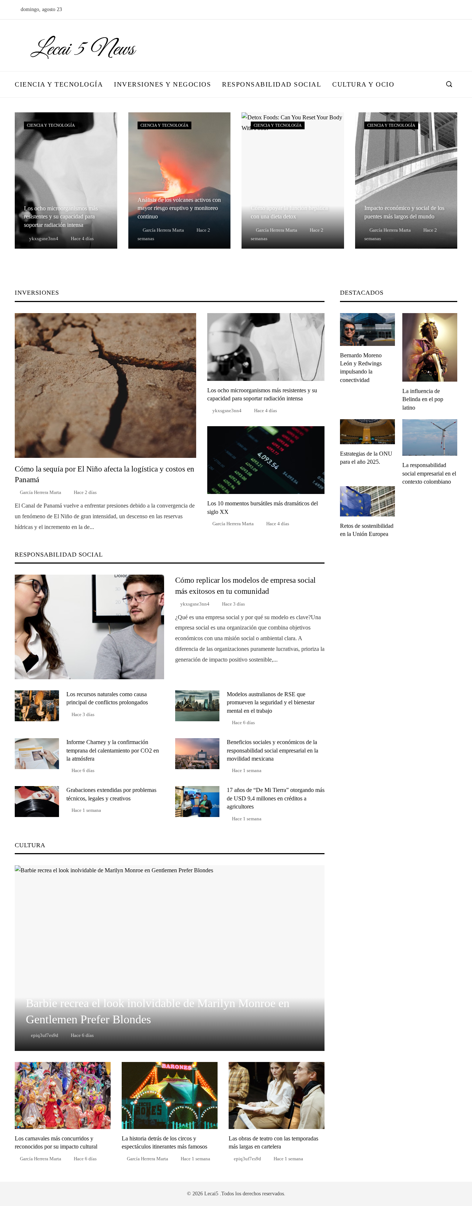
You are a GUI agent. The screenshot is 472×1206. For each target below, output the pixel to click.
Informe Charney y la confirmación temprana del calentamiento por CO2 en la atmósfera (112, 750)
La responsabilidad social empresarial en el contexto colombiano (429, 473)
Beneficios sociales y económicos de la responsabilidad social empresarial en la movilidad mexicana (272, 750)
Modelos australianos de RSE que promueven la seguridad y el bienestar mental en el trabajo (271, 702)
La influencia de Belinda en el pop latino (422, 399)
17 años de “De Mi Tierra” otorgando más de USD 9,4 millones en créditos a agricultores (275, 798)
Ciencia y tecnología (51, 125)
